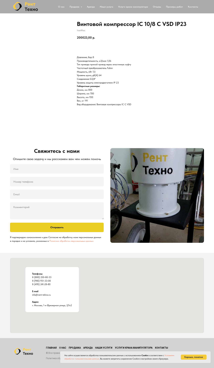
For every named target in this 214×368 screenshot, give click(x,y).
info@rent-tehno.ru (41, 294)
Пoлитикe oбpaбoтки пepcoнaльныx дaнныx (71, 241)
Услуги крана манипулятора (133, 6)
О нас (61, 6)
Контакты (193, 6)
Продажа (75, 347)
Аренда (91, 6)
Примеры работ (174, 6)
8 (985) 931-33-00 (41, 280)
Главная (51, 347)
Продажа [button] (75, 6)
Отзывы (157, 6)
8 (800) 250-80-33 (41, 277)
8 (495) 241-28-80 (41, 284)
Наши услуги (106, 6)
